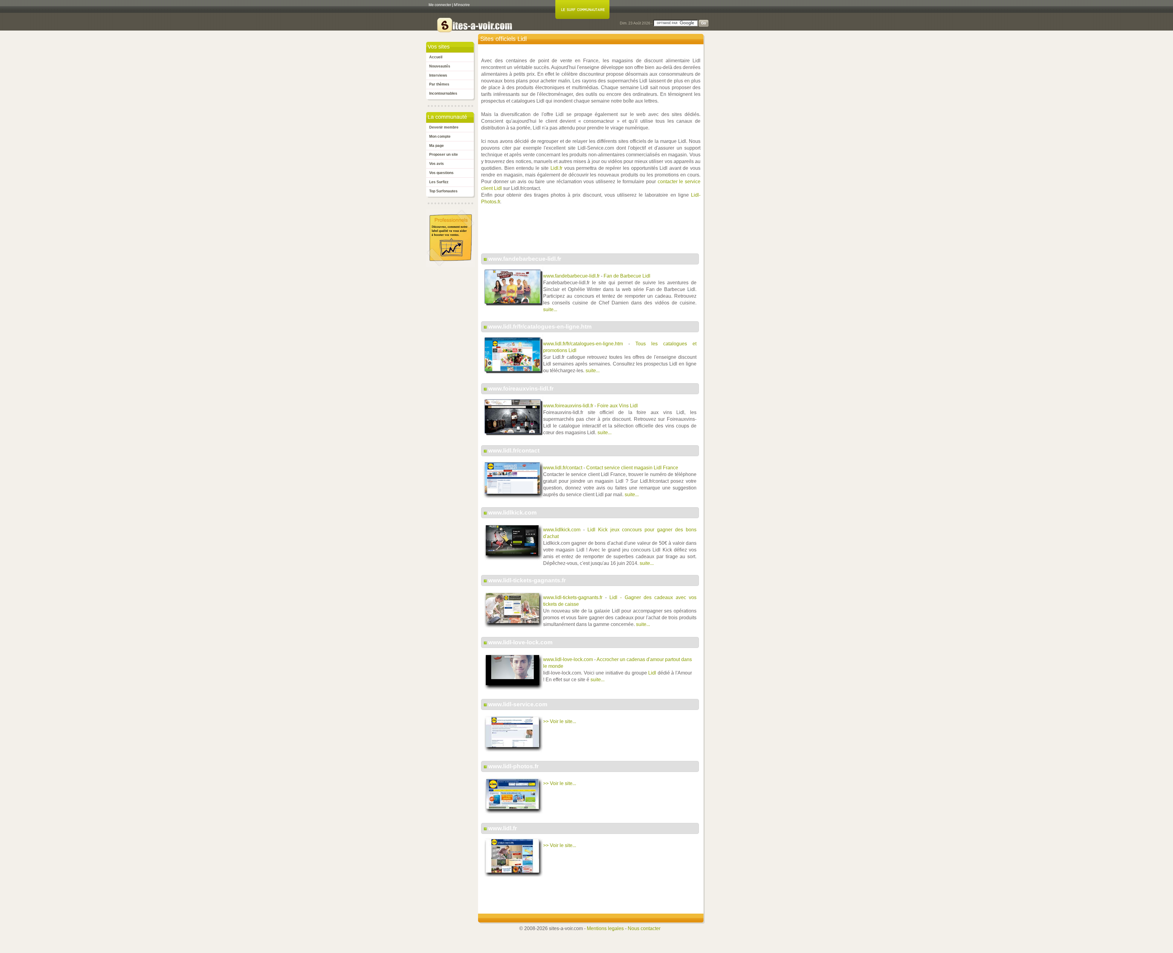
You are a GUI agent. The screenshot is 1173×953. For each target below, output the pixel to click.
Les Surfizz (438, 182)
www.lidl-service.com (517, 704)
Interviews (438, 75)
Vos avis (436, 164)
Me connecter (440, 5)
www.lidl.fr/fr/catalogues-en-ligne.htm (540, 326)
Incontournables (443, 93)
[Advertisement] (592, 232)
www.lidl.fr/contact (513, 450)
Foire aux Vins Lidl (617, 405)
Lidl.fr (556, 168)
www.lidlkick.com (512, 512)
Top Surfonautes (443, 191)
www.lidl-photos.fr (513, 766)
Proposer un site (443, 154)
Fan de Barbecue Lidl (627, 275)
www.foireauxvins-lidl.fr (521, 388)
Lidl (652, 672)
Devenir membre (444, 127)
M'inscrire (462, 5)
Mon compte (440, 136)
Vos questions (441, 173)
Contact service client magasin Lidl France (632, 467)
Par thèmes (439, 84)
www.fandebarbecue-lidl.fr (524, 259)
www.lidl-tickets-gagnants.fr (527, 580)
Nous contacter (644, 928)
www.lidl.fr (502, 828)
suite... (550, 309)
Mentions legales (605, 928)
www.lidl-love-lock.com (520, 642)
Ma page (436, 146)
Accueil (435, 57)
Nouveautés (439, 66)
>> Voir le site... (559, 721)
